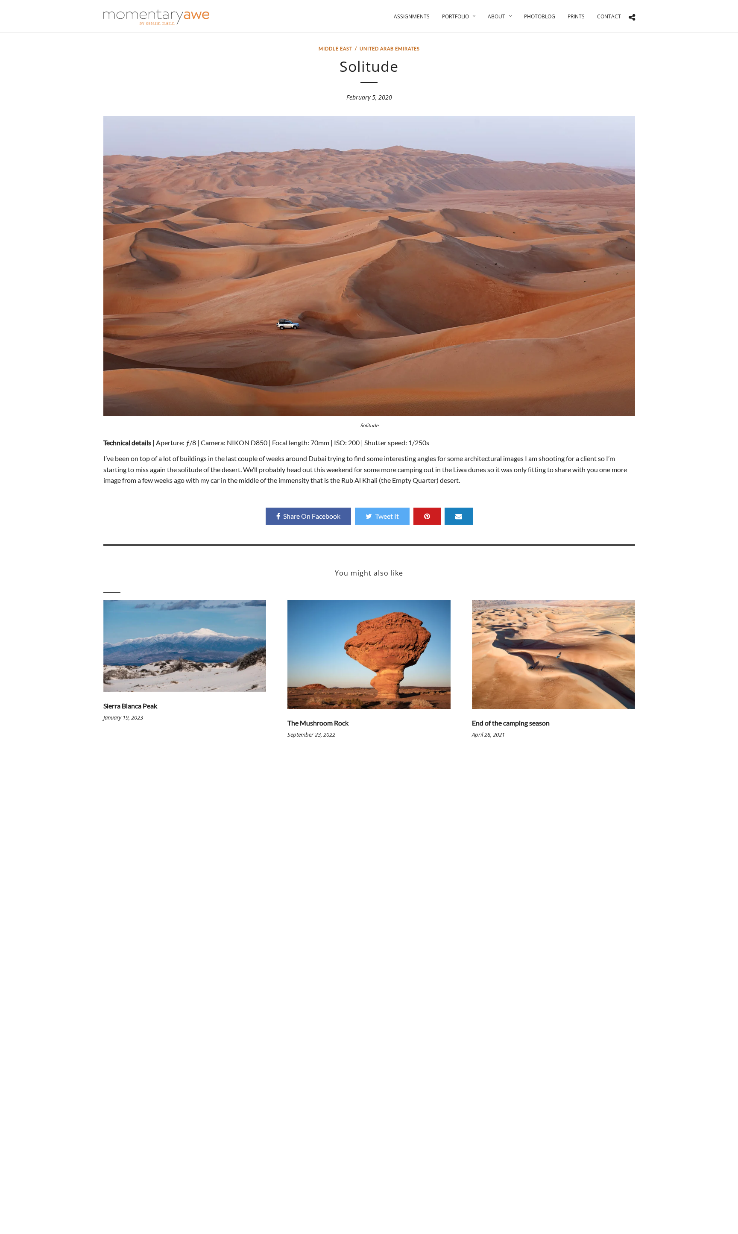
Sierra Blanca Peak (130, 706)
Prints (576, 16)
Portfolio (455, 16)
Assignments (412, 16)
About (496, 16)
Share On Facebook (311, 516)
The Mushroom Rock (317, 723)
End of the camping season (511, 723)
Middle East (335, 48)
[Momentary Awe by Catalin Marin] (156, 17)
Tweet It (387, 516)
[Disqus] (369, 880)
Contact (609, 16)
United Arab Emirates (390, 48)
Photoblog (539, 16)
